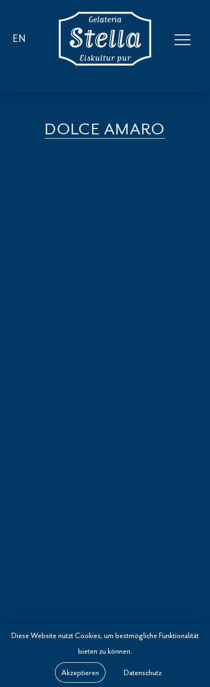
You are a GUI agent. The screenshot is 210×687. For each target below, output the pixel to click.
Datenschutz (143, 672)
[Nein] (196, 655)
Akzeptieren (80, 672)
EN (19, 38)
